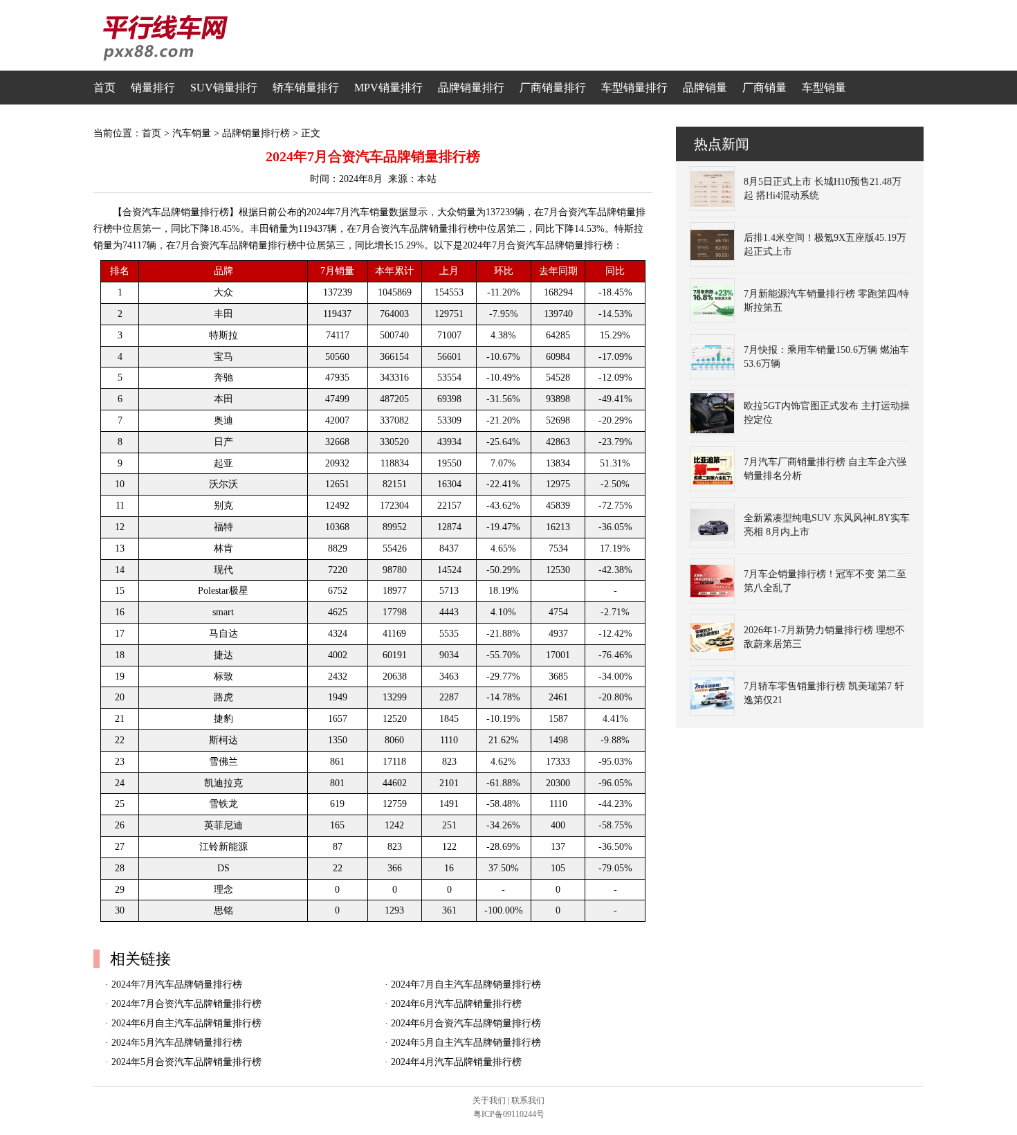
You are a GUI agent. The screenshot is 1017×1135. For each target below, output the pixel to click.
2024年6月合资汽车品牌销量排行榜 (466, 1023)
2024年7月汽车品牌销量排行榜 (176, 984)
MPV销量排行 (388, 87)
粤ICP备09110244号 (508, 1114)
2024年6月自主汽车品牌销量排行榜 (186, 1023)
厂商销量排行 (553, 87)
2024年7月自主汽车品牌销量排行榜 (466, 984)
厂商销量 (764, 87)
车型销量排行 (634, 87)
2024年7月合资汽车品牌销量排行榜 (186, 1004)
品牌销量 (705, 87)
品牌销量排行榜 (256, 133)
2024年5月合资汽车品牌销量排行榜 (186, 1062)
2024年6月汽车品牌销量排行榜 (456, 1004)
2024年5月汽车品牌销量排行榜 (176, 1042)
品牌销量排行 (471, 87)
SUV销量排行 (223, 87)
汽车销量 (191, 133)
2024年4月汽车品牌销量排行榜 (456, 1062)
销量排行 (153, 87)
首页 (104, 87)
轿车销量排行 (306, 87)
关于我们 (489, 1100)
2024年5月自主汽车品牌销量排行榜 (466, 1042)
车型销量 (824, 87)
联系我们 (527, 1100)
